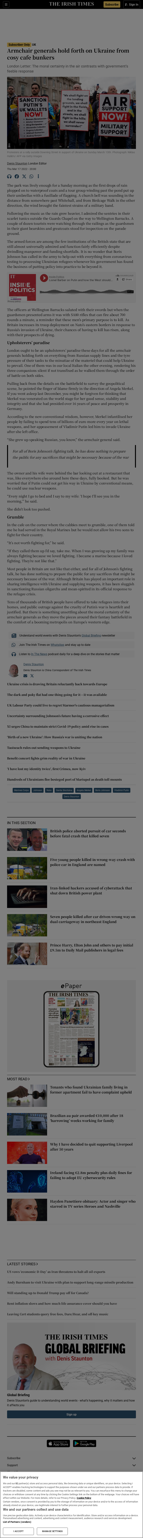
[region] (71, 1504)
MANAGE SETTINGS (52, 1531)
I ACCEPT (18, 1531)
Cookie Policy (84, 1498)
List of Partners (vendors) (17, 1522)
